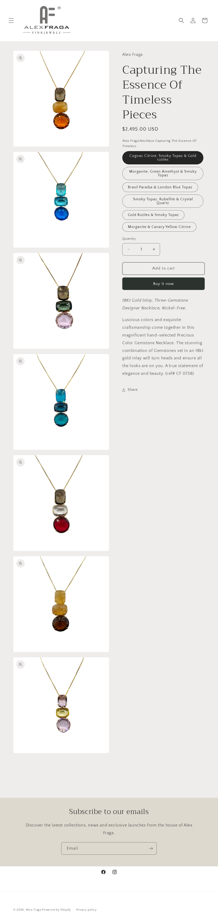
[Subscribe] (151, 848)
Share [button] (133, 390)
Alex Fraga (33, 909)
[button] (11, 20)
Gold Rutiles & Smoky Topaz (153, 215)
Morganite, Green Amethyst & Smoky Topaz (163, 173)
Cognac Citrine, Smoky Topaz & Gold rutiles (162, 158)
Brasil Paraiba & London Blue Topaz (160, 187)
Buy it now (163, 283)
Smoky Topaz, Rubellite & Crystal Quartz (163, 201)
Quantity (129, 238)
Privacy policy (86, 909)
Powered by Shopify (56, 909)
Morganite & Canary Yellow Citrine (159, 227)
